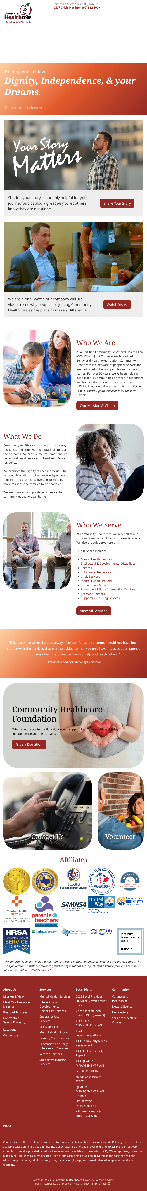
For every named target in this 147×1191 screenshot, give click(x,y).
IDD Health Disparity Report (90, 1053)
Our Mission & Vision (97, 405)
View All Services (93, 610)
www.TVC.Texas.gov (37, 970)
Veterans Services (93, 594)
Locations (9, 1029)
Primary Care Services (95, 585)
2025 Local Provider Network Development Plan (91, 1000)
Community (120, 989)
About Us (9, 989)
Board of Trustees (15, 1012)
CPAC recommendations (88, 1033)
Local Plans (84, 989)
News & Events (122, 1006)
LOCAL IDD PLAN (87, 1071)
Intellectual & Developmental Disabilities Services (108, 566)
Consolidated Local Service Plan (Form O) (90, 1013)
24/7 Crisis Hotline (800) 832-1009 (77, 8)
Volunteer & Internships (120, 998)
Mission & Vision (14, 996)
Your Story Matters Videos (125, 1020)
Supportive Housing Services (100, 598)
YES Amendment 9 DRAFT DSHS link (88, 1113)
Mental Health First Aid (96, 581)
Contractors (11, 1018)
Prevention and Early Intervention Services (53, 1046)
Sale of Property (14, 1022)
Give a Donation (29, 744)
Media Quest (106, 1179)
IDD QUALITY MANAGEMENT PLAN (90, 1063)
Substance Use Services (97, 572)
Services (45, 989)
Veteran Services (50, 1054)
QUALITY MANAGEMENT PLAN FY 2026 (90, 1091)
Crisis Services (90, 576)
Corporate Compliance (57, 1183)
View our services (21, 107)
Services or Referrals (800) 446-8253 (77, 3)
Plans (7, 1126)
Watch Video (117, 304)
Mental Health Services (96, 559)
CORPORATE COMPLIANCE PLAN (89, 1023)
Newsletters (120, 1012)
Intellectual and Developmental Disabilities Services (52, 1006)
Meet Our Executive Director (16, 1004)
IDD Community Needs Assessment (91, 1043)
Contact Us (10, 1035)
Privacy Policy (81, 1183)
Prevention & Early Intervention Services (108, 589)
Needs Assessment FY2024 (88, 1079)
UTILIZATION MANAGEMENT (86, 1103)
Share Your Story (117, 203)
